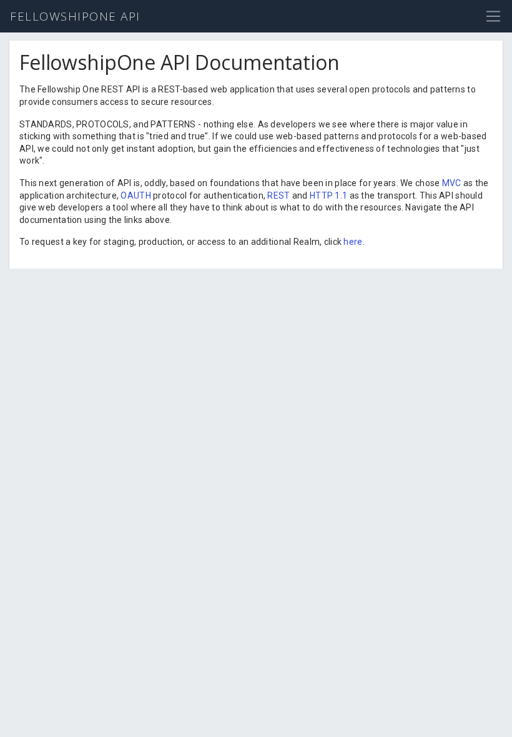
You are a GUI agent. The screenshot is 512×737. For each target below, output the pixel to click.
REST (278, 195)
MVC (451, 183)
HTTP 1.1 (328, 195)
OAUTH (135, 195)
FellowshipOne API (75, 16)
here (352, 242)
